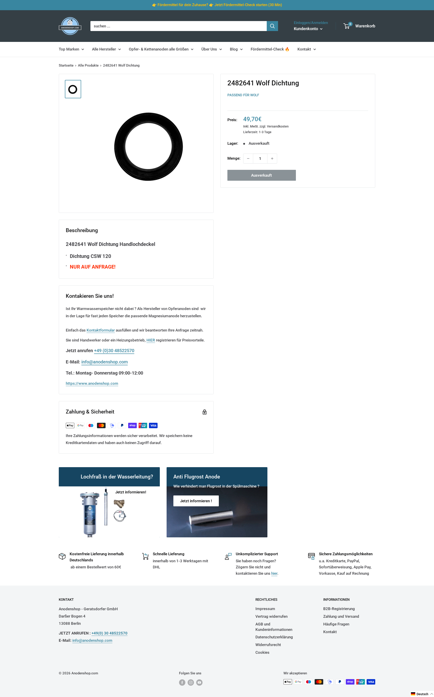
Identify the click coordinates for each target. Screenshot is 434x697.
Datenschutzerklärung (274, 637)
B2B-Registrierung (339, 608)
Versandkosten (278, 126)
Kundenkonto (306, 28)
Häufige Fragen (336, 624)
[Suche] (272, 26)
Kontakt (304, 49)
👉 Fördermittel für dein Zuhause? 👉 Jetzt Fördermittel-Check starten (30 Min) (217, 5)
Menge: (234, 158)
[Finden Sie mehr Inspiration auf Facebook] (182, 682)
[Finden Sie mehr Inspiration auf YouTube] (199, 682)
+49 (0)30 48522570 (114, 350)
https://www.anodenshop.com (92, 383)
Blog (234, 49)
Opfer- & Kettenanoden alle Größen (159, 49)
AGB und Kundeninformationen (273, 627)
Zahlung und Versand (341, 616)
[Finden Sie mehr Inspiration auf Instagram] (191, 682)
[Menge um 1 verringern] (248, 158)
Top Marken (69, 49)
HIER (150, 340)
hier (274, 573)
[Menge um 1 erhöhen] (272, 158)
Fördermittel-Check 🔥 (270, 49)
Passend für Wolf (243, 95)
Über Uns (209, 49)
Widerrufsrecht (268, 644)
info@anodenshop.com (104, 362)
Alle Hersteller (104, 49)
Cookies (262, 652)
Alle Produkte (88, 65)
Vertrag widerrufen (271, 616)
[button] (422, 694)
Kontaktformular (101, 330)
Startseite (66, 65)
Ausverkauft (261, 175)
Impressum (265, 608)
